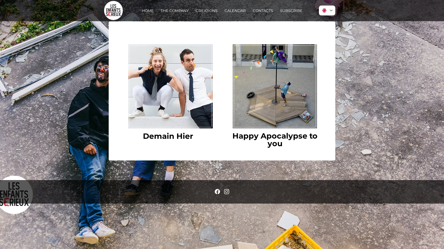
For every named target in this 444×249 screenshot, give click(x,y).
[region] (171, 86)
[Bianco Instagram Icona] (226, 191)
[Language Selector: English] (327, 10)
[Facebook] (217, 191)
